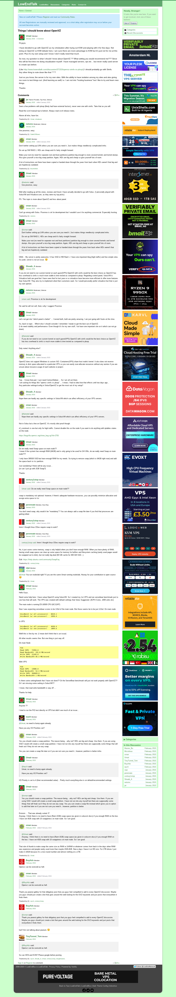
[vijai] (21, 569)
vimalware (38, 119)
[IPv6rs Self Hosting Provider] (140, 109)
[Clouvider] (140, 505)
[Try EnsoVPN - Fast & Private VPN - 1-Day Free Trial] (140, 719)
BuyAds (30, 860)
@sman (25, 230)
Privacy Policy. (55, 967)
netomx (29, 124)
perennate (30, 505)
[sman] (21, 140)
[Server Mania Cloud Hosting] (140, 363)
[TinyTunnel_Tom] (21, 938)
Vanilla (74, 967)
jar (27, 99)
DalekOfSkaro (35, 134)
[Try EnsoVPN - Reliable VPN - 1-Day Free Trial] (140, 152)
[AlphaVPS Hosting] (140, 434)
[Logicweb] (140, 541)
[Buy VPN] (140, 87)
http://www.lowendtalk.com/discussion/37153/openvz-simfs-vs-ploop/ (53, 69)
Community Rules (68, 17)
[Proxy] (140, 576)
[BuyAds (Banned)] (21, 861)
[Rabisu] (140, 648)
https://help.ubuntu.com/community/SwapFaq (41, 559)
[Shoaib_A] (21, 267)
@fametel (25, 336)
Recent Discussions (134, 33)
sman (28, 139)
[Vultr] (140, 98)
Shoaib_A (30, 266)
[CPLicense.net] (140, 66)
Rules (74, 5)
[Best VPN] (140, 257)
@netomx (25, 182)
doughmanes (60, 959)
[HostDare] (140, 119)
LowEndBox (43, 5)
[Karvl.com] (140, 328)
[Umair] (21, 37)
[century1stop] (21, 481)
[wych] (21, 718)
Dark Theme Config (100, 986)
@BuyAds (26, 882)
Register (134, 23)
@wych (25, 767)
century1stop (32, 479)
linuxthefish (34, 168)
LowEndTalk (27, 4)
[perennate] (21, 506)
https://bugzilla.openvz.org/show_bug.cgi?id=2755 (39, 436)
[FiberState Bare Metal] (140, 292)
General (40, 39)
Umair (29, 36)
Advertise (113, 986)
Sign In (126, 23)
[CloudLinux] (140, 683)
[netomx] (21, 125)
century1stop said (29, 543)
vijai (28, 568)
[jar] (21, 101)
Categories (66, 5)
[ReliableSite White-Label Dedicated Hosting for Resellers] (140, 130)
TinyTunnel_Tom (34, 936)
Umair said (26, 489)
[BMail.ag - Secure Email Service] (140, 44)
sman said (26, 299)
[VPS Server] (140, 76)
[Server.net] (140, 55)
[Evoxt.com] (140, 470)
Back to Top (64, 986)
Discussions (55, 5)
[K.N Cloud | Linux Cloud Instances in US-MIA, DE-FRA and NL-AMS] (140, 162)
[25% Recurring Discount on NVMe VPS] (140, 141)
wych (28, 717)
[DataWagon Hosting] (140, 399)
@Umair (22, 575)
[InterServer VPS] (140, 185)
